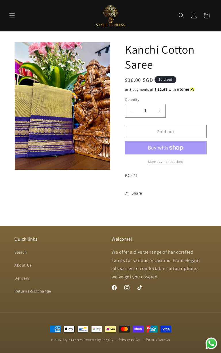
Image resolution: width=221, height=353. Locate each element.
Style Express (73, 340)
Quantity (132, 99)
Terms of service (158, 339)
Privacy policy (129, 339)
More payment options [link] (166, 161)
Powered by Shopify (98, 340)
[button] (12, 15)
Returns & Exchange (32, 291)
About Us (23, 265)
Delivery (21, 278)
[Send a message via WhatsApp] (211, 343)
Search (20, 252)
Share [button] (137, 193)
